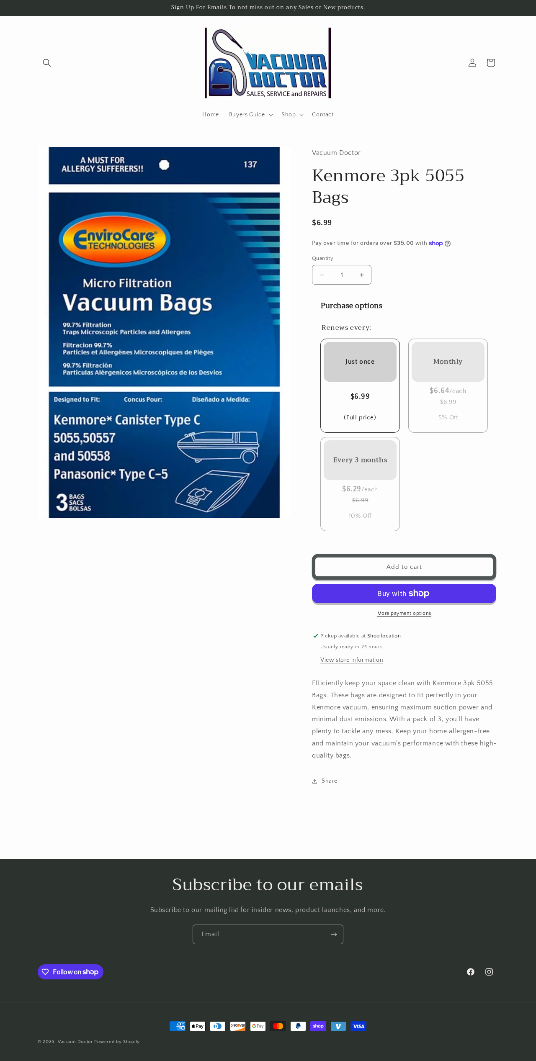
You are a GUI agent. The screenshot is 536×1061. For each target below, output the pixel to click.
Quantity (322, 258)
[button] (47, 63)
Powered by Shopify (117, 1041)
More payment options (404, 613)
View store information (351, 660)
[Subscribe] (334, 934)
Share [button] (330, 781)
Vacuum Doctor (75, 1041)
